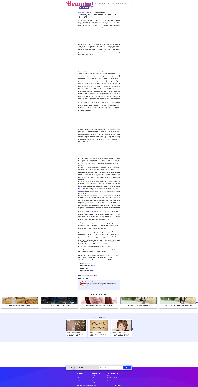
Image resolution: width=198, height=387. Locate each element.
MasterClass (94, 266)
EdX (87, 268)
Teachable (79, 378)
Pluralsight (92, 271)
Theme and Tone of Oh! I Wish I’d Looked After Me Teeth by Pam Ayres (121, 335)
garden (84, 27)
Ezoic (93, 377)
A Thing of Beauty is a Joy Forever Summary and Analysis (75, 335)
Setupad (93, 375)
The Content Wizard (111, 378)
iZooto (93, 380)
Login (95, 5)
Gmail (96, 275)
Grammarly (79, 375)
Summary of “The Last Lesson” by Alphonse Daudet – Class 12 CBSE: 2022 (178, 305)
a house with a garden (98, 211)
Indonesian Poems (123, 3)
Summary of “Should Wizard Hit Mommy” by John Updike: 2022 (59, 305)
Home (95, 3)
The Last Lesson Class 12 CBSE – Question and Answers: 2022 (138, 305)
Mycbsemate (109, 375)
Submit (127, 367)
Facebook (84, 275)
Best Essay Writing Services (112, 377)
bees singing (87, 236)
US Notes (117, 3)
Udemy (91, 263)
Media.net (94, 378)
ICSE (108, 3)
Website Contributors (90, 281)
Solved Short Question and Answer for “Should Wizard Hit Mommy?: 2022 (20, 305)
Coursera (88, 262)
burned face (80, 81)
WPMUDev (79, 380)
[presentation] (1, 302)
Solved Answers (100, 3)
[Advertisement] (99, 36)
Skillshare (93, 265)
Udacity (92, 270)
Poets (113, 3)
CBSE (105, 3)
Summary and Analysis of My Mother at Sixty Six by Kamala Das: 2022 (99, 305)
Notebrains (94, 385)
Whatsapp (92, 275)
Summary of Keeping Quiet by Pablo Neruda (98, 335)
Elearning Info (109, 380)
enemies (80, 191)
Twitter (88, 275)
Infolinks (93, 382)
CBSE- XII (83, 12)
